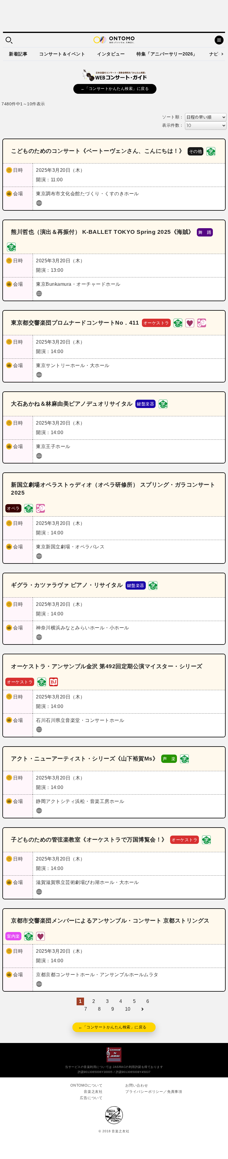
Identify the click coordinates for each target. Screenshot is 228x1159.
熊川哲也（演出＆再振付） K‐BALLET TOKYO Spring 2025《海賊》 (102, 232)
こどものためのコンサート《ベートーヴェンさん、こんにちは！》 (98, 151)
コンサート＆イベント (62, 53)
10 (128, 1009)
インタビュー (111, 53)
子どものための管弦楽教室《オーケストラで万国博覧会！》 (89, 839)
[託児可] (201, 322)
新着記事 (18, 53)
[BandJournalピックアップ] (53, 681)
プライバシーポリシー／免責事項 (153, 1092)
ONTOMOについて (86, 1085)
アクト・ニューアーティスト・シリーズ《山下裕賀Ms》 (84, 758)
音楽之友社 (93, 1092)
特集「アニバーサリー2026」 (167, 53)
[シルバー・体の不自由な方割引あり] (189, 322)
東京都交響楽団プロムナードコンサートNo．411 (75, 323)
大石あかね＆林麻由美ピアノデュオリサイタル (72, 404)
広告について (91, 1098)
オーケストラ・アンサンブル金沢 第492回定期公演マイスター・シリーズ (106, 666)
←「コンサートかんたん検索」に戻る (115, 88)
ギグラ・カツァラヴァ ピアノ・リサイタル (67, 585)
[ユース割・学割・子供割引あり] (210, 150)
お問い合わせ (136, 1085)
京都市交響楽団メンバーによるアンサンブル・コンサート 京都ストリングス (110, 920)
